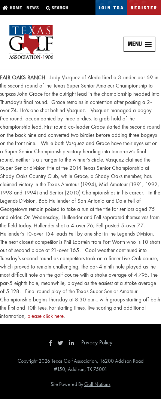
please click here (45, 316)
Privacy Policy (96, 342)
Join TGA (111, 8)
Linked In (73, 343)
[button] (135, 44)
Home (15, 8)
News (32, 8)
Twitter (62, 343)
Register (144, 8)
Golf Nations (97, 384)
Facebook (51, 343)
